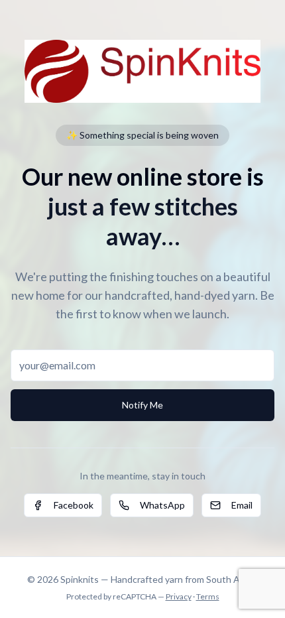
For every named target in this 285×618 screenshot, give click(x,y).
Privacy (179, 596)
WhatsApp (162, 505)
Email (242, 505)
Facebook (73, 505)
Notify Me (142, 404)
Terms (207, 596)
